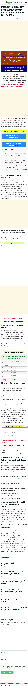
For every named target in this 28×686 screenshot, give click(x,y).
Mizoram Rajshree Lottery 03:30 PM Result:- (16, 169)
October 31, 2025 (5, 586)
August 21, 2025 (5, 604)
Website (3, 659)
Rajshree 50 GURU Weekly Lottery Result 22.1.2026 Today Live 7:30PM (13, 573)
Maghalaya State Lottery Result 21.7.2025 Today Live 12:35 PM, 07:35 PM (14, 609)
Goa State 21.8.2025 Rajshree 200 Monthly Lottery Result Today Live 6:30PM (11, 600)
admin (4, 18)
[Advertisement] (14, 35)
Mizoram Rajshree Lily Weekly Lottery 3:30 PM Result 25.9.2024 (15, 166)
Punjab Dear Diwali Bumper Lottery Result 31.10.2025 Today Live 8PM (12, 591)
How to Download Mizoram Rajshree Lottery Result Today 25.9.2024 (14, 163)
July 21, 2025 (4, 612)
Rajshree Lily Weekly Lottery (16, 157)
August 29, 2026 (5, 568)
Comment (4, 627)
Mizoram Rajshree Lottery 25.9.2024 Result (15, 153)
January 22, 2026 (5, 576)
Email (3, 653)
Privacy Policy (3, 683)
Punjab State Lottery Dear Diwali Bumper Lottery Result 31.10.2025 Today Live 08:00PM (13, 582)
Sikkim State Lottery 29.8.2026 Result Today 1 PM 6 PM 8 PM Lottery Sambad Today (13, 564)
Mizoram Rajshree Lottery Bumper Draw (15, 160)
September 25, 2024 (13, 18)
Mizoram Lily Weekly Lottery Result (13, 155)
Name (3, 646)
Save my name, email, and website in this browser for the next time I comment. (14, 667)
